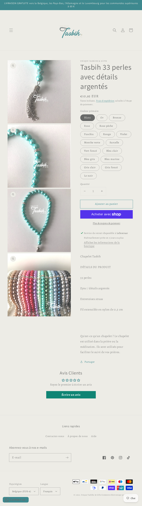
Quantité (84, 184)
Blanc (87, 117)
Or (102, 117)
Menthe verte (92, 142)
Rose (87, 126)
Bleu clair (112, 151)
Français (47, 491)
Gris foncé (111, 167)
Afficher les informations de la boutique (102, 244)
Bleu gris (89, 159)
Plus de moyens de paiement (106, 223)
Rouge (107, 134)
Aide (93, 436)
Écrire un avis (71, 395)
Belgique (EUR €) (21, 491)
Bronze (117, 117)
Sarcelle (114, 142)
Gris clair (90, 167)
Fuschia (89, 134)
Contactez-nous (54, 436)
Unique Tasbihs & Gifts (91, 495)
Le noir (88, 175)
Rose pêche (106, 126)
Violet (123, 134)
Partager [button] (89, 362)
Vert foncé (90, 151)
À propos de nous (78, 436)
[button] (11, 30)
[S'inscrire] (67, 457)
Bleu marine (111, 159)
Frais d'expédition (105, 100)
